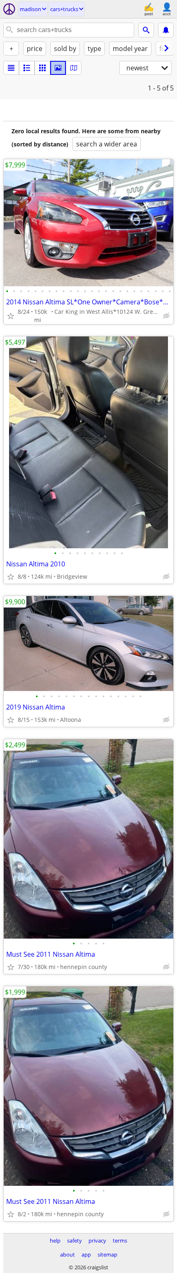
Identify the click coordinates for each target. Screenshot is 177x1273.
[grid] (42, 68)
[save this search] (166, 30)
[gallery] (58, 68)
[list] (11, 68)
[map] (74, 68)
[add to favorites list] (11, 316)
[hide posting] (166, 316)
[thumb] (27, 68)
